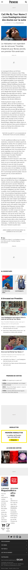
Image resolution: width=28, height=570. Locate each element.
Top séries (4, 545)
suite (2, 241)
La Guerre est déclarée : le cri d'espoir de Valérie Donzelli (13, 384)
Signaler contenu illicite (14, 568)
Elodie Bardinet (20, 23)
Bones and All (7, 241)
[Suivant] (25, 282)
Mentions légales (4, 568)
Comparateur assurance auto (7, 562)
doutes (23, 239)
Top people (4, 548)
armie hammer (4, 242)
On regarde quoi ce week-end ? (12, 380)
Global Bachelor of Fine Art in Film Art (9, 563)
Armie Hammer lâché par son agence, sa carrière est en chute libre (14, 230)
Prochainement (5, 541)
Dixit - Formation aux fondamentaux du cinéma (11, 565)
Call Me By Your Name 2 (6, 239)
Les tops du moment (6, 552)
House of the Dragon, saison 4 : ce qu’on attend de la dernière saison (14, 387)
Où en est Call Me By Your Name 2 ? (12, 352)
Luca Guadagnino (16, 239)
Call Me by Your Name (6, 291)
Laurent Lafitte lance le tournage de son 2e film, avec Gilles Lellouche (13, 391)
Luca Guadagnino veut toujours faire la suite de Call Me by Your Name (13, 318)
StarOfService (20, 563)
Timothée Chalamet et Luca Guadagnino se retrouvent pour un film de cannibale (14, 133)
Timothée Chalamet (15, 241)
